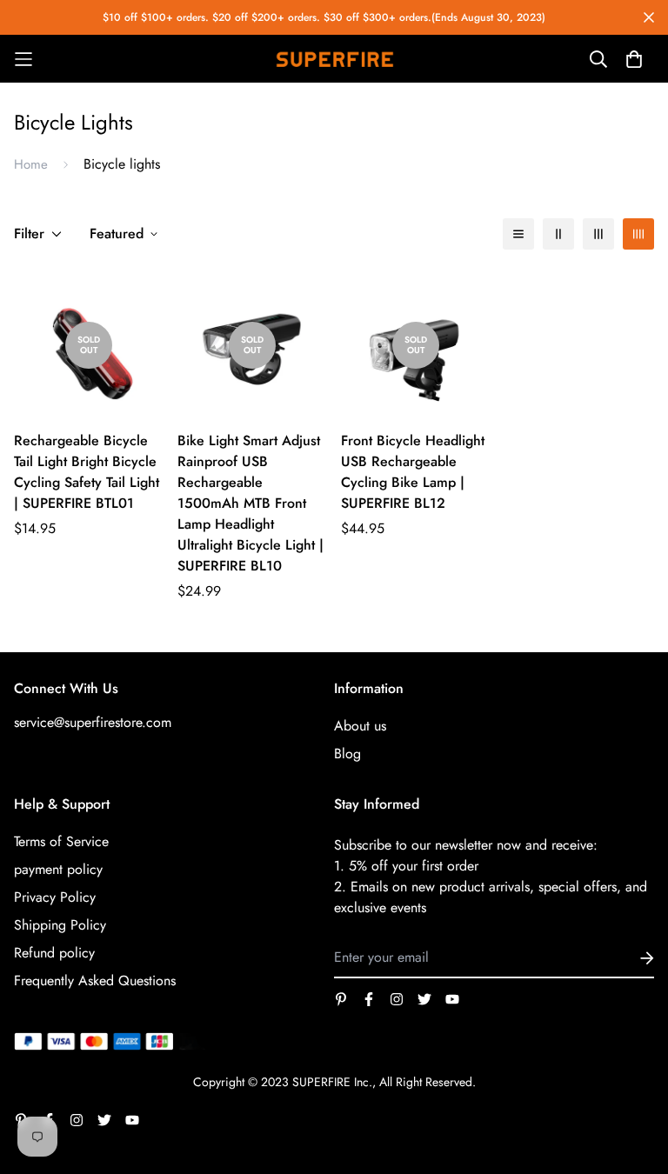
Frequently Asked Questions (95, 981)
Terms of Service (61, 841)
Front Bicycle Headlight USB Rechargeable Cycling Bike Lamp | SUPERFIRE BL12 (412, 471)
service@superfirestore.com (92, 722)
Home (31, 164)
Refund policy (54, 953)
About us (360, 726)
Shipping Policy (60, 925)
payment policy (58, 869)
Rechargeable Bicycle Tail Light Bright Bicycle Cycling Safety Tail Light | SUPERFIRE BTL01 (86, 471)
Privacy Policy (55, 897)
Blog (347, 754)
